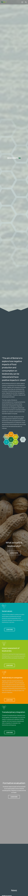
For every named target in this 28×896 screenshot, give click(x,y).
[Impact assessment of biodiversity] (4, 643)
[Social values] (4, 606)
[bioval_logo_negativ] (3, 2)
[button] (22, 2)
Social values (7, 611)
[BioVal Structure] (14, 439)
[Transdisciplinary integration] (4, 707)
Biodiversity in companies (12, 677)
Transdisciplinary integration (13, 712)
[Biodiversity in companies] (4, 673)
